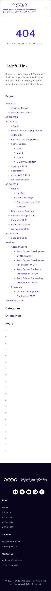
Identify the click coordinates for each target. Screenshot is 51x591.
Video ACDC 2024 (20, 175)
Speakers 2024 (19, 166)
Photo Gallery (18, 144)
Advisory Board (19, 108)
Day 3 (20, 157)
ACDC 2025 (11, 184)
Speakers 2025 (19, 220)
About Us (10, 103)
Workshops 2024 (20, 179)
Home (5, 507)
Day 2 (20, 152)
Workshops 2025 (20, 229)
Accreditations (19, 246)
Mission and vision (21, 112)
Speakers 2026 (19, 238)
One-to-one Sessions (22, 211)
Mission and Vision (11, 542)
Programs (16, 287)
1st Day (21, 193)
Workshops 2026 (14, 300)
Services (9, 242)
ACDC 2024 (11, 121)
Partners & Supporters (23, 215)
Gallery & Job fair (26, 161)
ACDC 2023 (11, 117)
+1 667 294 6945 (10, 565)
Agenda (15, 126)
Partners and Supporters (25, 139)
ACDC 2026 (11, 233)
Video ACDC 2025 (20, 224)
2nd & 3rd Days (25, 197)
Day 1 (19, 148)
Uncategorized (13, 315)
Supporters (17, 170)
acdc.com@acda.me (12, 560)
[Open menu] (46, 8)
